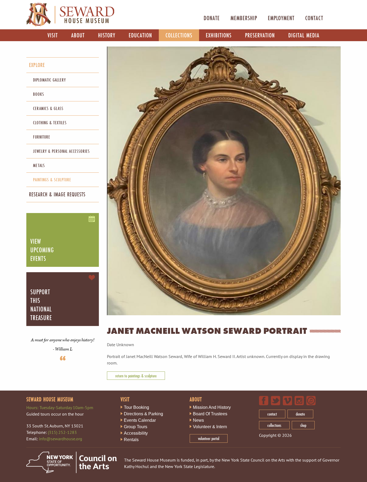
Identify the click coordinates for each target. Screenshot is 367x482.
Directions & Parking (143, 414)
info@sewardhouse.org (60, 438)
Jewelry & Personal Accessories (61, 151)
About (78, 35)
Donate (212, 18)
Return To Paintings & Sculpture (136, 376)
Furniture (41, 137)
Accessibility (136, 433)
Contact (314, 18)
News (198, 420)
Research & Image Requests (57, 194)
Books (38, 94)
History (106, 35)
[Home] (70, 25)
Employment (281, 18)
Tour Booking (136, 407)
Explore (37, 65)
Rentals (131, 439)
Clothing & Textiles (50, 122)
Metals (39, 165)
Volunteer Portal (208, 438)
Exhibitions (219, 35)
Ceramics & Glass (48, 108)
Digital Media (303, 35)
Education (140, 35)
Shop (303, 425)
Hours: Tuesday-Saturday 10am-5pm (59, 407)
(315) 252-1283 (62, 432)
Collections (178, 35)
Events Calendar (140, 420)
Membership (244, 18)
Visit (53, 35)
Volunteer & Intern (210, 426)
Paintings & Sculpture (52, 179)
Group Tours (135, 426)
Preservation (260, 35)
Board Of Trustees (210, 414)
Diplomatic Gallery (49, 80)
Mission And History (212, 407)
